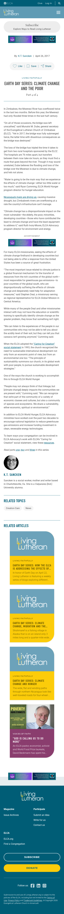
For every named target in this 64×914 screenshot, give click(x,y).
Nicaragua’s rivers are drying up (20, 197)
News (28, 508)
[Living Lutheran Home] (11, 12)
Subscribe (32, 857)
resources (49, 442)
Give (40, 3)
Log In (48, 3)
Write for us (39, 820)
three (32, 449)
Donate (32, 868)
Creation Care (13, 508)
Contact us (39, 825)
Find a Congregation (14, 843)
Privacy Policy (14, 900)
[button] (59, 3)
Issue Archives (11, 815)
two (22, 449)
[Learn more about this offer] (32, 42)
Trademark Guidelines (33, 900)
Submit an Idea (41, 815)
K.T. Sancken (25, 56)
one (17, 449)
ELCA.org (8, 838)
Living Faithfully (32, 78)
